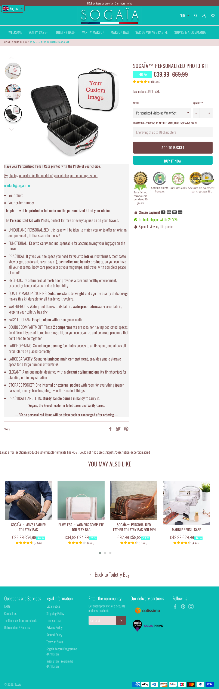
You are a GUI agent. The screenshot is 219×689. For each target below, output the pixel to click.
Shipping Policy (55, 613)
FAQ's (7, 606)
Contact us (10, 613)
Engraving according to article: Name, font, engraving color (165, 123)
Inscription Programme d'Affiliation (59, 663)
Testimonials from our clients (20, 620)
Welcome (15, 32)
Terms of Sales (54, 641)
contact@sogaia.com (18, 185)
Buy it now (173, 161)
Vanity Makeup (93, 32)
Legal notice (53, 606)
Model (136, 103)
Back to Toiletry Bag (112, 574)
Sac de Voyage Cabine (151, 32)
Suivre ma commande (190, 32)
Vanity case (37, 32)
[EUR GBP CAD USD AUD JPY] (183, 16)
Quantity (198, 103)
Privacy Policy (54, 627)
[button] (100, 553)
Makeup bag (120, 32)
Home (7, 42)
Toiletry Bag (64, 32)
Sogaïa (18, 684)
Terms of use (53, 620)
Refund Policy (54, 634)
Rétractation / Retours (17, 627)
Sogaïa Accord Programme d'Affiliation (61, 651)
